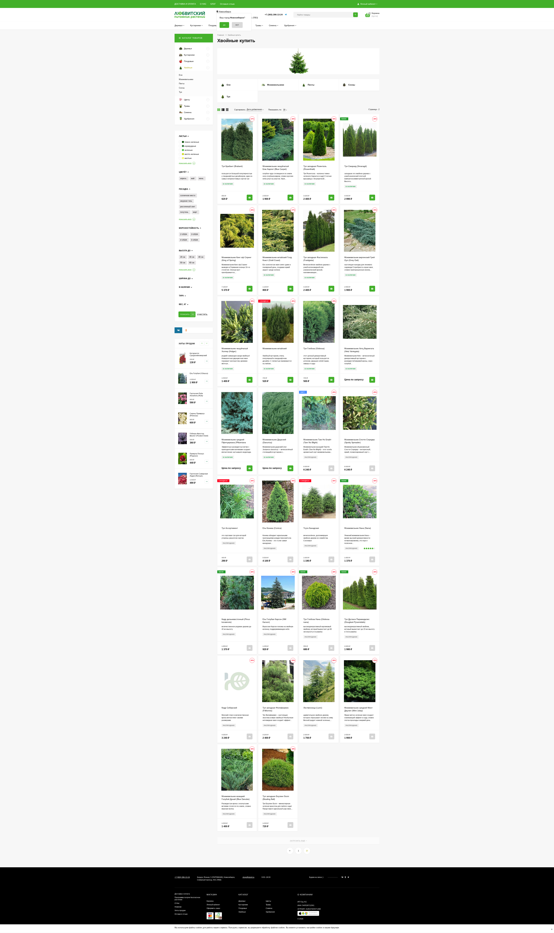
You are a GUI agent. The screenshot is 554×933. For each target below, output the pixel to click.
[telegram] (348, 877)
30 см (191, 257)
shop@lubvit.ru (248, 877)
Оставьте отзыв (227, 4)
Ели (180, 75)
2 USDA (183, 234)
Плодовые (242, 908)
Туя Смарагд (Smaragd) (355, 166)
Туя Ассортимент (230, 528)
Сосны (182, 88)
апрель (183, 178)
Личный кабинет (213, 905)
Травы (268, 905)
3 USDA (194, 234)
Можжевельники (186, 79)
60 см (191, 263)
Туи (180, 92)
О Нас (177, 903)
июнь (201, 178)
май (192, 178)
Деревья (241, 901)
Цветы (268, 901)
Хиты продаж (180, 910)
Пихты (181, 83)
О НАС (203, 4)
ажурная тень (186, 201)
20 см (182, 257)
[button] (308, 914)
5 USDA (194, 240)
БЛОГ (213, 4)
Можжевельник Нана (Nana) (357, 528)
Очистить (202, 314)
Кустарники (243, 905)
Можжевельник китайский (275, 348)
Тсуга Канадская (311, 528)
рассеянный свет (187, 206)
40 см (200, 257)
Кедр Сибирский (229, 708)
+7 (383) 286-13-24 (274, 14)
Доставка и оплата (182, 894)
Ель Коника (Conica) (272, 528)
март (195, 212)
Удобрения (270, 912)
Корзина (210, 901)
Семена (269, 908)
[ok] (345, 877)
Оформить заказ (213, 908)
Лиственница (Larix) (312, 708)
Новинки (178, 907)
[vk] (342, 877)
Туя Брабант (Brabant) (232, 166)
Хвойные (242, 912)
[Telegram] (286, 14)
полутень (184, 212)
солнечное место (187, 195)
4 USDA (183, 240)
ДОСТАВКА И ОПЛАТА (185, 4)
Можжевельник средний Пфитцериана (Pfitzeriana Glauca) (234, 442)
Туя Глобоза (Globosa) (314, 348)
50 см (182, 263)
